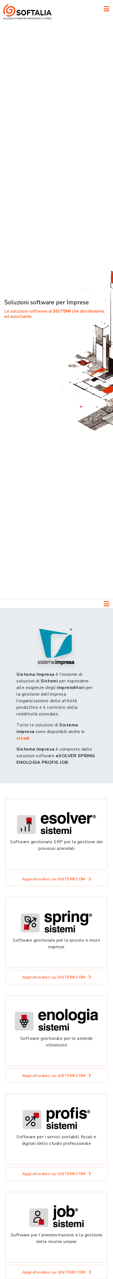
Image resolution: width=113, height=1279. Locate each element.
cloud (22, 738)
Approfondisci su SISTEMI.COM (54, 879)
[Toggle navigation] (106, 8)
